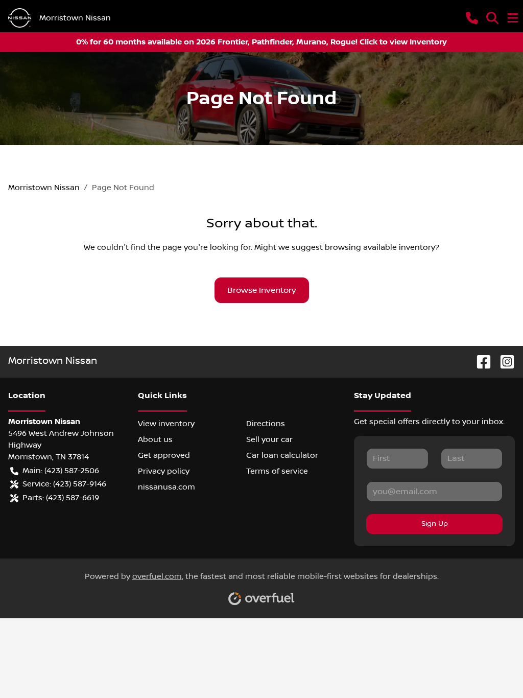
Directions (265, 423)
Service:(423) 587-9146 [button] (64, 483)
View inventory (166, 423)
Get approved (164, 455)
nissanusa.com (166, 487)
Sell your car (269, 439)
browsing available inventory (380, 247)
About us (155, 439)
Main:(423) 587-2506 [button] (60, 470)
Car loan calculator (282, 455)
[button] (472, 18)
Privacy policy (163, 471)
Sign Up (434, 524)
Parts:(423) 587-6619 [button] (60, 497)
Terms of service (277, 471)
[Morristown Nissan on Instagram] (503, 361)
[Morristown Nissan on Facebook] (479, 361)
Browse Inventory (261, 290)
